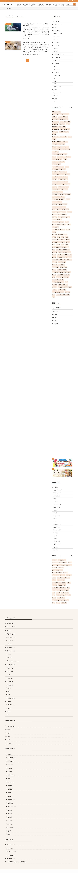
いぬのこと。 (65, 146)
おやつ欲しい (55, 565)
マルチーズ (63, 214)
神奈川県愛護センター (58, 282)
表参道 (60, 287)
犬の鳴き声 (57, 541)
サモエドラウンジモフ (58, 167)
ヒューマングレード (57, 192)
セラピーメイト (56, 172)
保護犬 (55, 27)
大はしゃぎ (55, 590)
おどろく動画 (62, 560)
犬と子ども (57, 515)
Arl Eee (54, 116)
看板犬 (61, 279)
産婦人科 (67, 274)
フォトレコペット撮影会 (58, 197)
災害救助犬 (55, 259)
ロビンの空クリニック (58, 222)
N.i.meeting (55, 129)
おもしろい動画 (56, 562)
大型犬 (67, 239)
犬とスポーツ (57, 510)
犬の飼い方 (56, 72)
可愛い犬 (56, 498)
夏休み (62, 239)
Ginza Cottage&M (65, 121)
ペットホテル (55, 207)
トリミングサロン (63, 179)
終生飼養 (54, 284)
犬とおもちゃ (57, 504)
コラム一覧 (56, 21)
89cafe (59, 111)
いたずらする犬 (58, 490)
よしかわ (54, 217)
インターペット (56, 149)
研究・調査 (57, 69)
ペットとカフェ (58, 33)
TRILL (54, 139)
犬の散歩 (56, 535)
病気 (53, 277)
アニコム (62, 144)
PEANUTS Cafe (63, 131)
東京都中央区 (66, 249)
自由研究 (54, 287)
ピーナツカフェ (64, 189)
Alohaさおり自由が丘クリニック (60, 114)
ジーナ (67, 167)
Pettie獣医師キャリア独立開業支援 (15, 862)
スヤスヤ (68, 575)
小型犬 (58, 244)
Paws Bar (55, 131)
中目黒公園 (55, 227)
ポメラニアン (61, 580)
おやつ (54, 157)
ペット (68, 199)
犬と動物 (56, 513)
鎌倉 (64, 294)
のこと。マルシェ (65, 184)
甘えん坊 (66, 600)
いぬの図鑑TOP (10, 726)
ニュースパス (64, 182)
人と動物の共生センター (58, 229)
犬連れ (64, 269)
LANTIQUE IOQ (56, 126)
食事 (55, 83)
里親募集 (67, 292)
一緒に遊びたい (56, 582)
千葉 (63, 237)
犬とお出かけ (57, 30)
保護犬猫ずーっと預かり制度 (59, 234)
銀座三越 (58, 294)
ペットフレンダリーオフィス (59, 204)
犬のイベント (55, 264)
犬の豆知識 (56, 63)
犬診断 (59, 269)
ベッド (54, 580)
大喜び (61, 590)
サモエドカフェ (56, 164)
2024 (53, 111)
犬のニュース (57, 45)
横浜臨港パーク (67, 252)
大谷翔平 (67, 242)
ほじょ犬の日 (55, 214)
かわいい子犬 (57, 493)
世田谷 (63, 224)
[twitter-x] (69, 1)
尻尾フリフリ (65, 592)
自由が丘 (65, 284)
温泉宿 (54, 257)
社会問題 (56, 51)
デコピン (64, 172)
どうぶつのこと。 (65, 174)
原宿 (67, 237)
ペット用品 (62, 212)
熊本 (61, 259)
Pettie (54, 134)
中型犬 (55, 317)
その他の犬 (56, 323)
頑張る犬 (64, 602)
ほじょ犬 (69, 212)
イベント (56, 48)
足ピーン (54, 289)
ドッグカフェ (55, 177)
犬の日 (62, 264)
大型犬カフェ (55, 242)
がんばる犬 (57, 495)
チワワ (54, 577)
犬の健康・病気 (57, 57)
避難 (64, 289)
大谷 (62, 242)
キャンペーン (61, 157)
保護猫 (54, 237)
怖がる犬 (56, 501)
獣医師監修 (60, 274)
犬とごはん (57, 507)
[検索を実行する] (74, 4)
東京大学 (58, 249)
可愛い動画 (55, 587)
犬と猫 (56, 521)
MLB (64, 126)
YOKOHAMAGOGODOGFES (59, 141)
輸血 (60, 289)
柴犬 (53, 595)
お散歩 (62, 565)
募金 (59, 237)
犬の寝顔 (56, 533)
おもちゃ (56, 95)
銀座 (53, 294)
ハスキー (60, 577)
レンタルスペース (56, 219)
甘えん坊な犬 (57, 544)
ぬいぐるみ (69, 565)
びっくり (54, 567)
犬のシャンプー (58, 530)
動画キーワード (57, 556)
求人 (66, 254)
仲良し (69, 582)
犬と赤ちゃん (57, 524)
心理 (63, 244)
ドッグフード (57, 92)
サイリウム (55, 162)
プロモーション (57, 24)
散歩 (55, 81)
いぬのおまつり (56, 146)
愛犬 (67, 244)
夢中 (68, 587)
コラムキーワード (57, 107)
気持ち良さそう (67, 595)
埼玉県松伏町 (55, 239)
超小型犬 (55, 311)
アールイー (55, 144)
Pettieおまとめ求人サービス (59, 136)
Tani (70, 136)
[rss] (73, 1)
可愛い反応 (62, 587)
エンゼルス (55, 151)
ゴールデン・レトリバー (58, 575)
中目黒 (69, 224)
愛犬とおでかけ (56, 247)
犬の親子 (56, 538)
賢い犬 (56, 547)
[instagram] (71, 1)
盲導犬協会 (55, 279)
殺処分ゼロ (60, 254)
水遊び (54, 597)
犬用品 (55, 89)
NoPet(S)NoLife (65, 129)
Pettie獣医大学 (10, 855)
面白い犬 (56, 550)
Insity (67, 124)
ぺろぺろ (61, 567)
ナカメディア (55, 182)
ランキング (61, 217)
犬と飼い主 (57, 527)
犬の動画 (55, 487)
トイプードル (55, 174)
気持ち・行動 (57, 86)
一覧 (71, 107)
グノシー (68, 157)
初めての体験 (62, 585)
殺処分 (54, 254)
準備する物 (57, 75)
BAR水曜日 (55, 119)
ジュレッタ (55, 169)
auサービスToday (62, 116)
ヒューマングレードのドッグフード (61, 194)
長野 (68, 294)
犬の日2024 (55, 267)
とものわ (54, 179)
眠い (53, 602)
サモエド (62, 162)
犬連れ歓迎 (55, 272)
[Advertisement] (62, 379)
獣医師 (54, 274)
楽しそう (58, 595)
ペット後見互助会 (64, 209)
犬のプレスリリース (58, 54)
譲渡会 (65, 287)
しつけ (56, 78)
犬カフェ (56, 39)
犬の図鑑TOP (57, 308)
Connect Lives (64, 119)
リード (67, 217)
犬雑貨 (55, 98)
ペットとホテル (58, 36)
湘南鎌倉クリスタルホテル (64, 257)
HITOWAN (55, 124)
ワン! (66, 222)
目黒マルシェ (59, 277)
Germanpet (55, 121)
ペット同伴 (55, 209)
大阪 (53, 244)
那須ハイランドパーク (58, 292)
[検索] (75, 1)
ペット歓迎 (55, 212)
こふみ (64, 159)
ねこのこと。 (55, 184)
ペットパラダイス (56, 202)
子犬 (53, 592)
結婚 (60, 284)
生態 (55, 66)
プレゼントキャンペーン (58, 199)
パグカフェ (65, 187)
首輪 (53, 297)
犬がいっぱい (61, 597)
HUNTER (62, 124)
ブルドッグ (66, 577)
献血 (69, 272)
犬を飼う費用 (63, 267)
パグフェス (55, 189)
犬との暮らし (57, 42)
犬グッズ (54, 262)
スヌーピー (62, 169)
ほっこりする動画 (56, 572)
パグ (60, 187)
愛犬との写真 (65, 247)
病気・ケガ (57, 60)
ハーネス (54, 187)
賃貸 (70, 287)
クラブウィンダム (56, 159)
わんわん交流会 (56, 224)
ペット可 (63, 207)
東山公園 (54, 252)
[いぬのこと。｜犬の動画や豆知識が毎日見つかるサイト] (7, 4)
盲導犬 (66, 277)
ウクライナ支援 (66, 149)
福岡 (66, 282)
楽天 (60, 252)
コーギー (65, 572)
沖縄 (70, 254)
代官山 (68, 229)
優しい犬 (54, 585)
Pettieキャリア (10, 858)
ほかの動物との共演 (57, 570)
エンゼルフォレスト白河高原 (59, 154)
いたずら (54, 560)
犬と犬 (56, 518)
